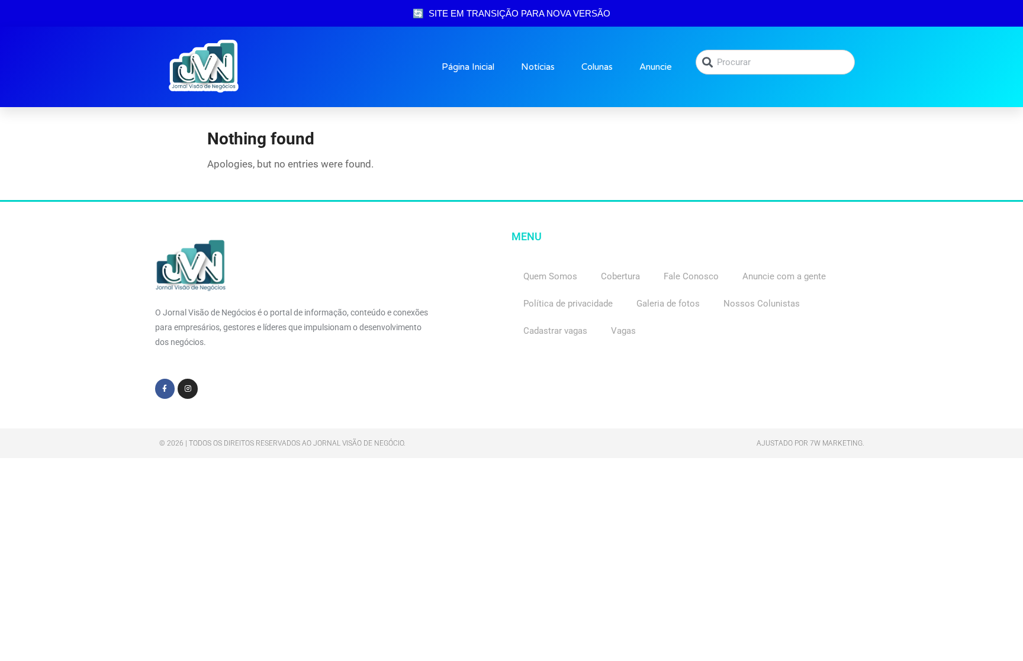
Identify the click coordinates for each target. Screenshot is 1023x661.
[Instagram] (188, 389)
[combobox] (775, 62)
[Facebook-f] (165, 389)
